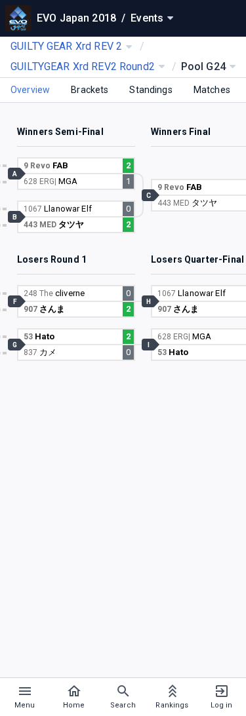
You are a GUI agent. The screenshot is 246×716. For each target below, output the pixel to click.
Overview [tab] (30, 90)
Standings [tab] (150, 90)
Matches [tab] (212, 90)
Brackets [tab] (89, 90)
